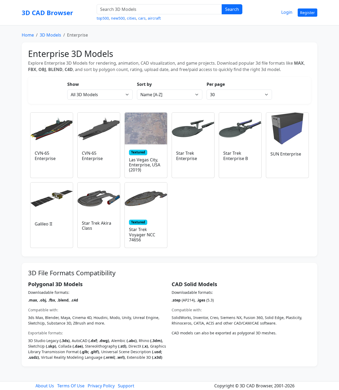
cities (131, 18)
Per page (216, 84)
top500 (103, 18)
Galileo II (43, 224)
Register (307, 12)
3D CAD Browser (47, 12)
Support (126, 386)
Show (73, 84)
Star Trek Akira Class (96, 225)
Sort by (144, 84)
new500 (118, 18)
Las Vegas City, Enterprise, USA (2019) (144, 165)
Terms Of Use (70, 386)
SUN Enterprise (285, 154)
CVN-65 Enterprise (45, 155)
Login (286, 12)
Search (232, 9)
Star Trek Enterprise (186, 155)
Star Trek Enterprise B (235, 155)
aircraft (154, 18)
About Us (44, 386)
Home (28, 35)
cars (142, 18)
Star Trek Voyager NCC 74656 (142, 234)
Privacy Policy (101, 386)
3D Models (50, 35)
